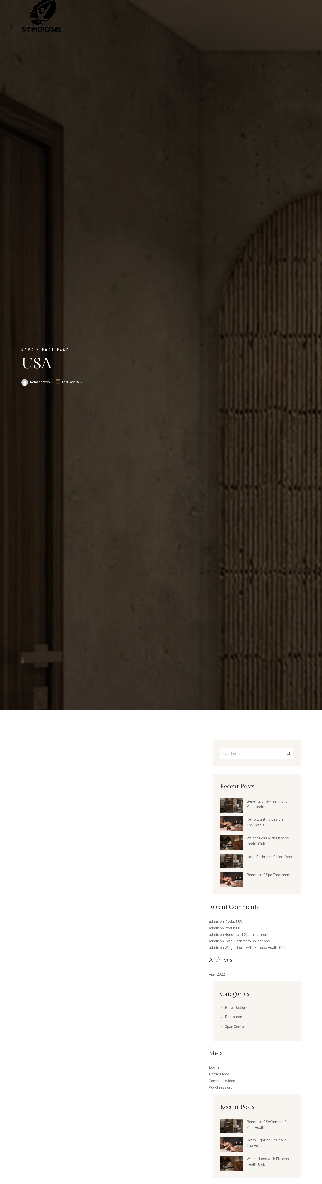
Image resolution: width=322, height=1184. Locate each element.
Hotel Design (235, 1007)
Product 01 (233, 928)
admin (214, 921)
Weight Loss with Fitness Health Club (268, 841)
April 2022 (217, 974)
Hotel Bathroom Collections (269, 856)
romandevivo (40, 382)
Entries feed (219, 1074)
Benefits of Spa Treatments (270, 874)
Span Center (235, 1026)
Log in (214, 1067)
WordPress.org (220, 1087)
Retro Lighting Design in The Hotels (267, 822)
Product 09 (233, 921)
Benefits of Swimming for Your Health (268, 804)
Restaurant (234, 1016)
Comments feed (222, 1080)
